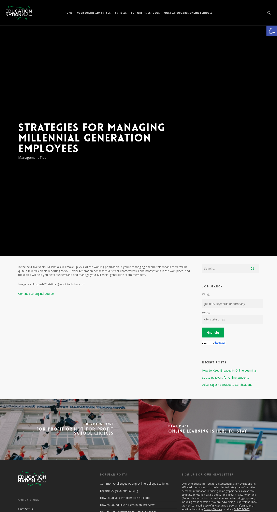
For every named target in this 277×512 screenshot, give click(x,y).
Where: (206, 313)
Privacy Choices (213, 509)
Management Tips (32, 157)
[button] (271, 31)
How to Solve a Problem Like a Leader (125, 498)
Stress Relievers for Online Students (225, 377)
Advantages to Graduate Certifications (227, 385)
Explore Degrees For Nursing (119, 491)
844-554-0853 (241, 509)
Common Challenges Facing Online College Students (134, 483)
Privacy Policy (242, 494)
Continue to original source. (36, 294)
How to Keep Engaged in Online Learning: (229, 370)
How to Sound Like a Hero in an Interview (127, 505)
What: (206, 294)
